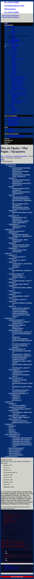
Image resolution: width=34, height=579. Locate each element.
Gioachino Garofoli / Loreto (21, 280)
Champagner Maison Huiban (21, 438)
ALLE (6, 23)
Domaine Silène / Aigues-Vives (22, 364)
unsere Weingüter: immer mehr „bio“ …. (17, 562)
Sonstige (14, 73)
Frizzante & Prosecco (18, 59)
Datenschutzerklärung (11, 567)
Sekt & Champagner (10, 115)
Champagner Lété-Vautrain (20, 439)
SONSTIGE (15, 292)
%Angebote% (8, 140)
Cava (6, 467)
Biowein (8, 465)
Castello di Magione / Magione (22, 303)
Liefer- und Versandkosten (12, 515)
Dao (13, 106)
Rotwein (10, 130)
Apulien (14, 55)
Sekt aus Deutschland (14, 119)
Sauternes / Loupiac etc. (19, 88)
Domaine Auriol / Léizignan (20, 356)
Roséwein (11, 132)
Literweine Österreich (16, 231)
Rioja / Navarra (16, 102)
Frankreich (11, 75)
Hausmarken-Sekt (10, 472)
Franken (11, 178)
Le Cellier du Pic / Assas (19, 367)
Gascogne (15, 397)
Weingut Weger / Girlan (20, 296)
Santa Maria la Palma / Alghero (22, 287)
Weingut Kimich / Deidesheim (21, 200)
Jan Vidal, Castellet (18, 405)
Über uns (7, 142)
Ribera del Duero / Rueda (19, 101)
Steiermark (15, 46)
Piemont (14, 62)
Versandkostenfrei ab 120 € (14, 5)
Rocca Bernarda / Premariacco (22, 270)
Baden (11, 166)
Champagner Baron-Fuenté (20, 443)
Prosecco (8, 477)
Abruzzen (14, 54)
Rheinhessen (15, 39)
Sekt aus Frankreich (13, 122)
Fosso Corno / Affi (18, 260)
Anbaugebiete (8, 25)
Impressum (7, 565)
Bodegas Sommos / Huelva (20, 408)
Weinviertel (15, 51)
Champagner (11, 125)
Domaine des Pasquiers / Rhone (22, 383)
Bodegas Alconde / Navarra (21, 422)
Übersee (10, 112)
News (6, 144)
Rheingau (14, 38)
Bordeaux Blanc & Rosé (19, 78)
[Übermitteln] (5, 46)
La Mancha (15, 98)
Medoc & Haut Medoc (19, 338)
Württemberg (15, 41)
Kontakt (6, 513)
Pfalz (13, 36)
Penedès (11, 403)
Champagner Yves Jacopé (20, 441)
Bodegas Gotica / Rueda (20, 417)
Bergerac (15, 395)
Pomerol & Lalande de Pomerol (22, 340)
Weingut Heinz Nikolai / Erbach (22, 212)
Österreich (11, 43)
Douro (13, 107)
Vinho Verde (15, 109)
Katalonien (15, 96)
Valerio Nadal (16, 275)
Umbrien (14, 70)
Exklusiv (7, 138)
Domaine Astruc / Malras (20, 321)
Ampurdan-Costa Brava (18, 93)
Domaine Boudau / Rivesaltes (21, 350)
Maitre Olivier (16, 323)
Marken (14, 60)
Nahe (13, 34)
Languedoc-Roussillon (18, 83)
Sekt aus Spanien (13, 124)
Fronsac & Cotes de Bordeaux (21, 333)
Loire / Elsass (16, 85)
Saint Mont (15, 400)
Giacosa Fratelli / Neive (19, 284)
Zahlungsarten (9, 517)
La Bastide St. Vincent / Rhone (22, 386)
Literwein (8, 475)
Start (2, 156)
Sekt (6, 484)
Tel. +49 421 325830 (11, 2)
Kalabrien (12, 255)
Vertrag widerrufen (17, 576)
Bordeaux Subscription (11, 133)
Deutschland (9, 164)
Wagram (14, 49)
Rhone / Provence (17, 86)
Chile (13, 114)
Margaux (15, 337)
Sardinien (14, 64)
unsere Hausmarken (14, 117)
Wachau (14, 47)
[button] (2, 159)
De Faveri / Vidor (17, 277)
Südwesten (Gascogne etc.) (20, 89)
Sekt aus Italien (12, 120)
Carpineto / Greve (18, 299)
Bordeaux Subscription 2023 (16, 135)
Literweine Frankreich (18, 77)
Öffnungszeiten (10, 9)
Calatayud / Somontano (19, 94)
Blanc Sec (15, 326)
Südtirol (14, 67)
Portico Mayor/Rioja (18, 420)
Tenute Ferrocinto (18, 256)
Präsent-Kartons (10, 456)
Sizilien (14, 65)
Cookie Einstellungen (11, 568)
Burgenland (15, 44)
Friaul (13, 57)
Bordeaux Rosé (17, 328)
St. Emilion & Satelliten (19, 344)
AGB (5, 524)
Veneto (14, 72)
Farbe (6, 127)
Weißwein (11, 128)
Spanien (10, 91)
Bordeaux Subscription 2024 (16, 137)
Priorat (14, 99)
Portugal (10, 104)
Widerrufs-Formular (10, 522)
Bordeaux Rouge (16, 80)
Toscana (14, 68)
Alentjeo (11, 426)
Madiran (15, 398)
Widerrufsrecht (9, 520)
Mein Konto (8, 518)
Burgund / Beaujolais (18, 81)
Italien (10, 52)
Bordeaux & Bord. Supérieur (21, 332)
